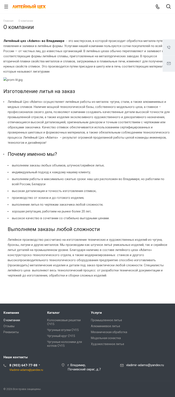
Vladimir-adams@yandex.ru (26, 369)
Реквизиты (11, 332)
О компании (11, 320)
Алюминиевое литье (105, 326)
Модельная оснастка (106, 338)
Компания (11, 313)
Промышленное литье (106, 320)
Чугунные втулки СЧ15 (63, 330)
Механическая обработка (109, 332)
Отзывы (9, 326)
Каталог (53, 313)
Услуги (96, 313)
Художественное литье (107, 344)
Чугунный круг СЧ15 (61, 336)
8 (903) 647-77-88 (23, 365)
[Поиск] (168, 7)
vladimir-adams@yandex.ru (145, 365)
